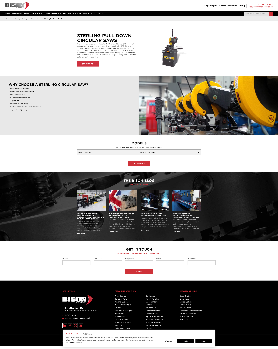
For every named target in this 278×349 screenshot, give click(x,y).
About (27, 13)
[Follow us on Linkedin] (64, 325)
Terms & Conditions (188, 314)
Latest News (185, 305)
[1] (271, 14)
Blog (93, 13)
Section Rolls (151, 305)
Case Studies (185, 296)
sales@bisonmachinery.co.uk (260, 7)
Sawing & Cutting (21, 19)
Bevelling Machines (154, 319)
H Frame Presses (153, 322)
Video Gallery (186, 302)
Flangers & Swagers (123, 311)
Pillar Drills (119, 325)
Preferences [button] (79, 342)
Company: (98, 259)
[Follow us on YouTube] (81, 325)
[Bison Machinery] (17, 5)
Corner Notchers (153, 311)
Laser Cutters (152, 302)
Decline (186, 341)
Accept (204, 341)
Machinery (16, 13)
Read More (91, 212)
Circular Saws (35, 19)
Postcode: (192, 259)
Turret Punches (152, 299)
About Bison (185, 308)
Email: (158, 259)
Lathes (148, 328)
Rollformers (151, 308)
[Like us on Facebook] (70, 325)
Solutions (36, 13)
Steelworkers (121, 317)
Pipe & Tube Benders (155, 317)
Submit (139, 271)
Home (7, 13)
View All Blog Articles (139, 185)
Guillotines (150, 296)
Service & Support (52, 13)
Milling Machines (122, 328)
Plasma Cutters (121, 302)
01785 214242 (265, 5)
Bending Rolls (121, 299)
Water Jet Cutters (123, 305)
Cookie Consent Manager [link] (74, 334)
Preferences (168, 341)
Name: (65, 259)
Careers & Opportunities (191, 311)
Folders (118, 308)
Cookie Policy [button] (124, 340)
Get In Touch (88, 64)
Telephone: (129, 259)
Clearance (184, 299)
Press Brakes (120, 296)
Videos (86, 13)
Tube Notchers (121, 319)
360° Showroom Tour (71, 13)
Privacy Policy (186, 317)
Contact (101, 13)
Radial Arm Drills (153, 325)
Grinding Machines (123, 322)
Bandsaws (119, 314)
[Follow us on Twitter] (75, 325)
